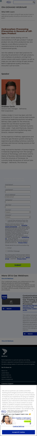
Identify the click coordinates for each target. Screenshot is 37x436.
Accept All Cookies (18, 432)
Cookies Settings (18, 426)
